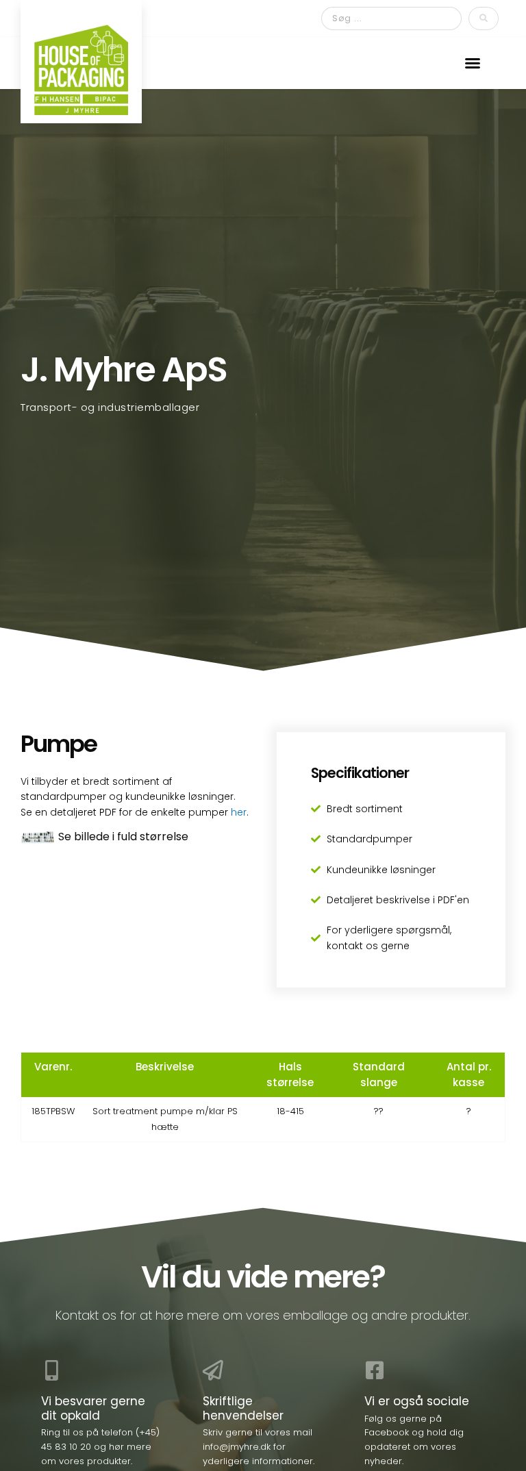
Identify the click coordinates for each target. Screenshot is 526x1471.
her (239, 812)
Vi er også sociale (416, 1401)
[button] (472, 63)
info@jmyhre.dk (237, 1446)
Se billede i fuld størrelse (123, 836)
